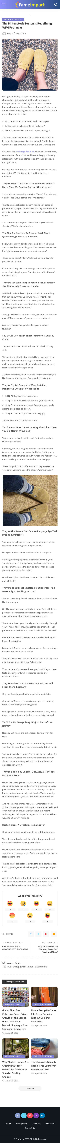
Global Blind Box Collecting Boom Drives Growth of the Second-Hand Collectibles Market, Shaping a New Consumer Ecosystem (15, 1019)
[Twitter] (38, 934)
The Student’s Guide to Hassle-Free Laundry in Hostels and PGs (43, 1065)
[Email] (54, 934)
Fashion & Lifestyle (13, 19)
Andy (9, 33)
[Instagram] (36, 1115)
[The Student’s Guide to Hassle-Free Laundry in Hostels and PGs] (44, 1048)
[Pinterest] (46, 934)
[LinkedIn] (42, 1115)
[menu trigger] (5, 4)
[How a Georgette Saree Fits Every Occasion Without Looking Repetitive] (44, 997)
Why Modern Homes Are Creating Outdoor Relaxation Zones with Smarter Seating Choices (15, 1069)
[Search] (56, 4)
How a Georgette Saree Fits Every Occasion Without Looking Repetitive (43, 1015)
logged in (21, 966)
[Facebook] (31, 934)
